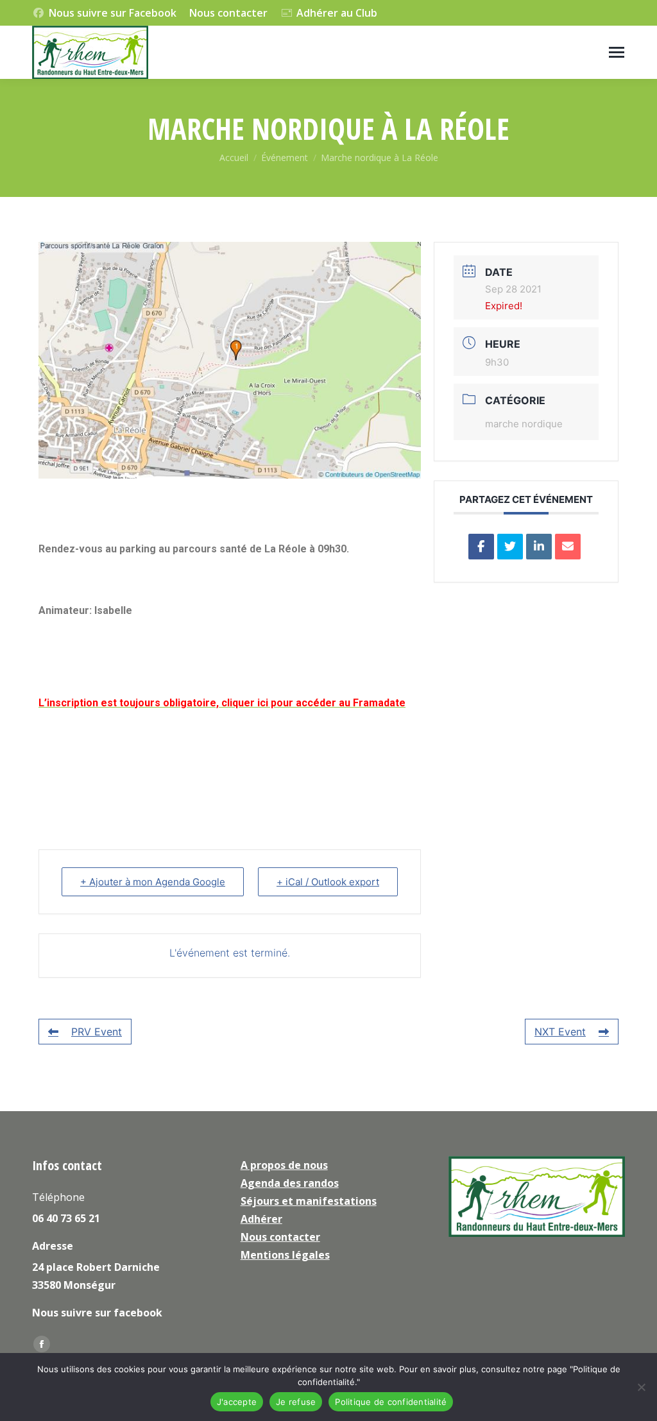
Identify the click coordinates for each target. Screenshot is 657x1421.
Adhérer (261, 1219)
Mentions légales (285, 1255)
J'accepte (237, 1402)
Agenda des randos (290, 1183)
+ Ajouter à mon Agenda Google (152, 882)
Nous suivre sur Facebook (112, 13)
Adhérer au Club (336, 13)
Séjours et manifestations (309, 1201)
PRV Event (96, 1031)
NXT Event (560, 1031)
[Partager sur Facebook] (481, 546)
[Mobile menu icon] (616, 52)
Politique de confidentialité (391, 1402)
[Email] (568, 546)
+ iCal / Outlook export (328, 882)
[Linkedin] (539, 546)
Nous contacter (228, 13)
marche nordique (524, 424)
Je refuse (296, 1402)
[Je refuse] (641, 1387)
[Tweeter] (510, 546)
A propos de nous (284, 1165)
